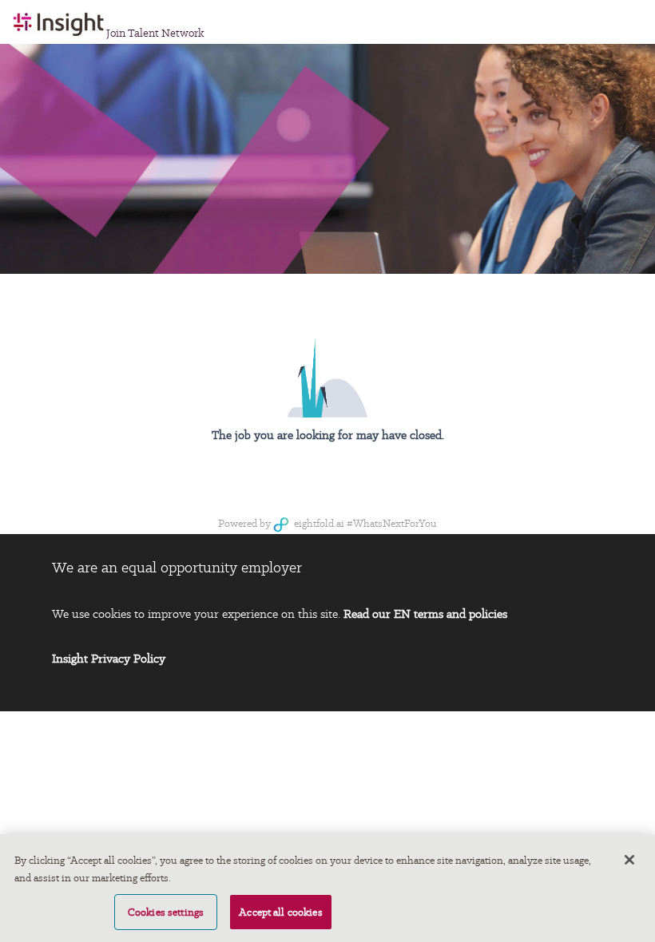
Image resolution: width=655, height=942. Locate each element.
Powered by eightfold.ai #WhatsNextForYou (327, 523)
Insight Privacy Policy (108, 659)
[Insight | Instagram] (514, 556)
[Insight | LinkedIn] (407, 556)
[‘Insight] (443, 556)
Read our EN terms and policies (425, 614)
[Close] (629, 859)
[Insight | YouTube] (478, 556)
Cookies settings (166, 912)
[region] (327, 888)
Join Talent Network (155, 33)
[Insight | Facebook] (550, 556)
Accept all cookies (281, 912)
